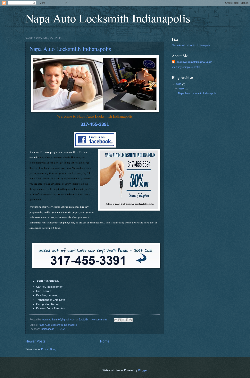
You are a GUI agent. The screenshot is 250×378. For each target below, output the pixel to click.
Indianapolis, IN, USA (53, 328)
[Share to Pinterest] (131, 320)
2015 (179, 84)
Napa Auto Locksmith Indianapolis (107, 18)
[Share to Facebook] (127, 320)
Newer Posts (35, 341)
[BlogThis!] (119, 320)
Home (104, 341)
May (182, 88)
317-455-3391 (94, 124)
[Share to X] (123, 320)
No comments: (100, 319)
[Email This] (116, 320)
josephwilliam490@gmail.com (194, 61)
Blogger (142, 370)
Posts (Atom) (48, 349)
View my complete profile (186, 67)
